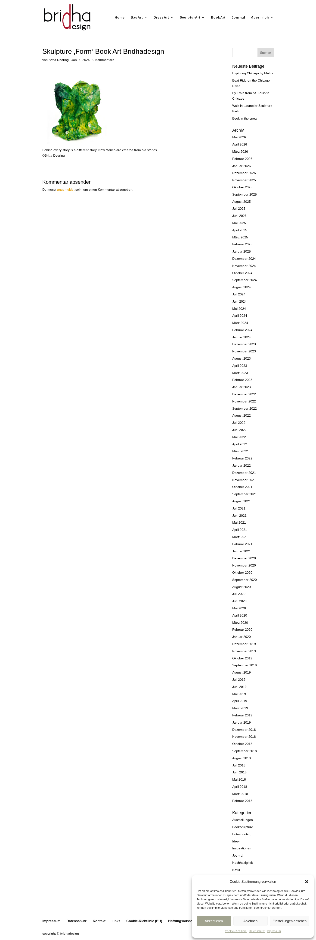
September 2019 (244, 665)
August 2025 (241, 201)
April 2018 (239, 786)
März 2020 (240, 622)
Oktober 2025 (242, 187)
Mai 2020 (239, 608)
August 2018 (241, 758)
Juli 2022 (238, 422)
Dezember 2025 (244, 173)
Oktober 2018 (242, 744)
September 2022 (244, 408)
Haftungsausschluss (184, 921)
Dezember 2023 (244, 344)
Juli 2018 (238, 765)
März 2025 (240, 237)
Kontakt (99, 921)
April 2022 (239, 444)
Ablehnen (250, 921)
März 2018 (240, 794)
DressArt (161, 17)
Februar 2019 (242, 715)
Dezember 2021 (244, 473)
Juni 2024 (239, 301)
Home (120, 17)
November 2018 (244, 736)
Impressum (274, 931)
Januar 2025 (241, 251)
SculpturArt (190, 17)
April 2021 (239, 530)
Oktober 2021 (242, 487)
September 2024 (244, 280)
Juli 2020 (238, 594)
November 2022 (244, 401)
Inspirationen (241, 848)
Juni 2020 (239, 601)
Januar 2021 (241, 551)
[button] (306, 881)
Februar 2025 (242, 244)
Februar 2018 (242, 801)
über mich (260, 17)
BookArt (218, 17)
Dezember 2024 (244, 258)
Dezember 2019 (244, 644)
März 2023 (240, 373)
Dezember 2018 (244, 729)
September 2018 (244, 751)
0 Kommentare (103, 60)
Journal (238, 17)
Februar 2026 (242, 159)
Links (116, 921)
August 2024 (241, 287)
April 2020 (239, 615)
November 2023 (244, 351)
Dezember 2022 (244, 394)
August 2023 (241, 358)
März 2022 (240, 451)
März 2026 (240, 151)
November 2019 (244, 651)
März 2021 (240, 537)
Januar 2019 (241, 722)
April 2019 (239, 701)
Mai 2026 (239, 137)
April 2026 (239, 144)
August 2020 (241, 587)
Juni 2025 (239, 216)
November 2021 (244, 480)
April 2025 (239, 230)
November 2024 (244, 266)
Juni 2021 (239, 515)
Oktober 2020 (242, 572)
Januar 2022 (241, 465)
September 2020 (244, 580)
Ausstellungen (242, 820)
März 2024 (240, 323)
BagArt (137, 17)
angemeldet (65, 189)
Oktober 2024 (242, 273)
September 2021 (244, 494)
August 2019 (241, 672)
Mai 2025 (239, 223)
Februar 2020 (242, 629)
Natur (236, 870)
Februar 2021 (242, 544)
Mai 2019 (239, 694)
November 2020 (244, 565)
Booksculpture (242, 827)
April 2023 (239, 365)
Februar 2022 (242, 458)
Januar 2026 (241, 166)
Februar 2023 (242, 380)
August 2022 (241, 415)
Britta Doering (59, 60)
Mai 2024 (239, 308)
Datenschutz (257, 931)
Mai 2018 (239, 779)
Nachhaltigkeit (242, 862)
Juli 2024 (238, 294)
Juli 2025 (238, 208)
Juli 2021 (238, 508)
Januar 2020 (241, 637)
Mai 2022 (239, 437)
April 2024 (239, 315)
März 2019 (240, 708)
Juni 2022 (239, 430)
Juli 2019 (238, 679)
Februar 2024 (242, 330)
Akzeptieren (214, 921)
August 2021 (241, 501)
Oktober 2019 (242, 658)
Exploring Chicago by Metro (252, 73)
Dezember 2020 (244, 558)
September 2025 (244, 194)
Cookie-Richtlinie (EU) (144, 921)
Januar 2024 (241, 337)
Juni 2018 (239, 772)
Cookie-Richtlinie (236, 931)
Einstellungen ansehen (290, 921)
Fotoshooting (241, 834)
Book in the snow (244, 118)
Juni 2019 (239, 687)
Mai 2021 (239, 522)
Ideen (236, 841)
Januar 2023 (241, 387)
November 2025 (244, 180)
